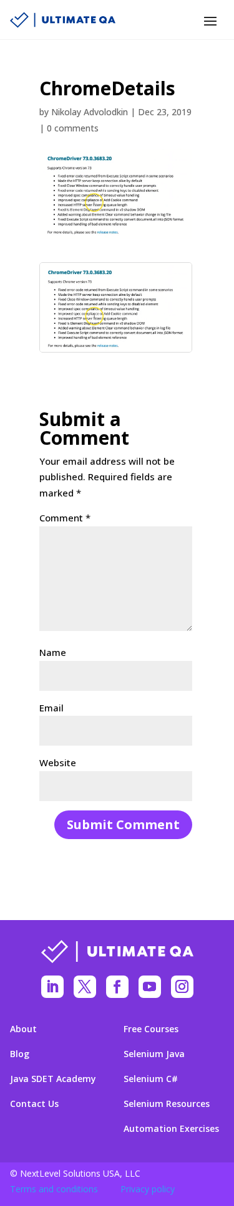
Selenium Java (154, 1054)
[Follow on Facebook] (117, 987)
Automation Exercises (171, 1128)
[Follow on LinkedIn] (52, 987)
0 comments (73, 128)
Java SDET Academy (53, 1079)
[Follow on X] (85, 987)
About (23, 1029)
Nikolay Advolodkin (89, 112)
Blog (19, 1054)
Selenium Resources (167, 1103)
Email (51, 707)
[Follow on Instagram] (182, 987)
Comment (64, 517)
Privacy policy (147, 1189)
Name (52, 652)
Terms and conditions (54, 1189)
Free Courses (151, 1029)
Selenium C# (151, 1079)
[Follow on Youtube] (150, 987)
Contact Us (34, 1103)
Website (57, 762)
